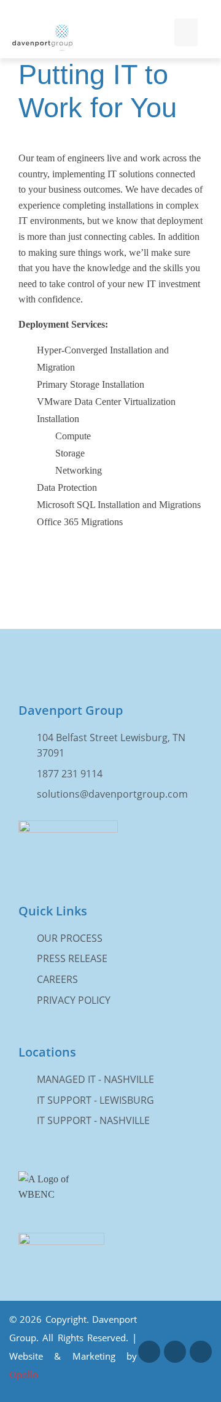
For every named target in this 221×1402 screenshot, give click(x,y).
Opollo (23, 1374)
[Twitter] (201, 1352)
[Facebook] (149, 1352)
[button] (186, 32)
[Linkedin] (175, 1352)
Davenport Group (70, 710)
